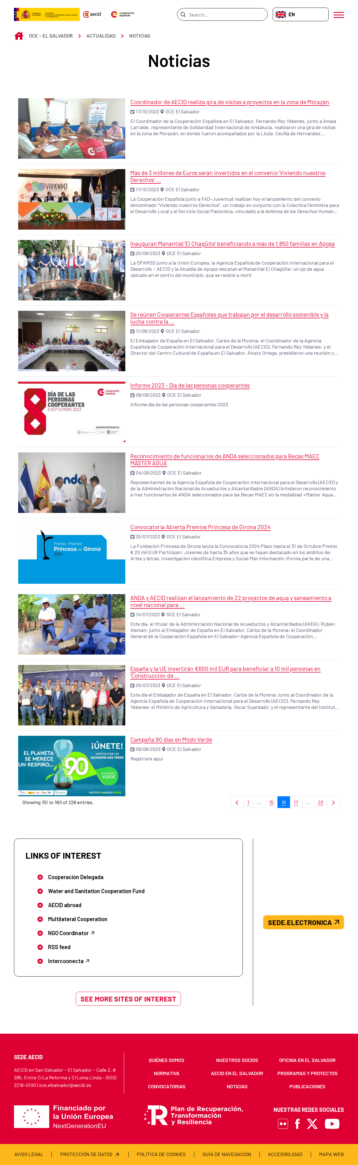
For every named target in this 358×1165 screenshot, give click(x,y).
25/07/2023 (148, 536)
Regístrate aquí (146, 758)
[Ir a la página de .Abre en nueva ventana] (47, 14)
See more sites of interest (128, 998)
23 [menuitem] (322, 803)
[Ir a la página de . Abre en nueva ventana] (92, 14)
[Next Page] (333, 802)
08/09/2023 (148, 395)
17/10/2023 (147, 111)
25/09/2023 (148, 253)
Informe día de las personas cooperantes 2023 (179, 404)
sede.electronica (300, 922)
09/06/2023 (148, 749)
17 (298, 803)
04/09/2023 (148, 473)
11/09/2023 (147, 331)
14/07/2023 (148, 614)
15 (273, 803)
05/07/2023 (148, 685)
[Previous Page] (237, 802)
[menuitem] (166, 1060)
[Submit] (183, 14)
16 (285, 803)
